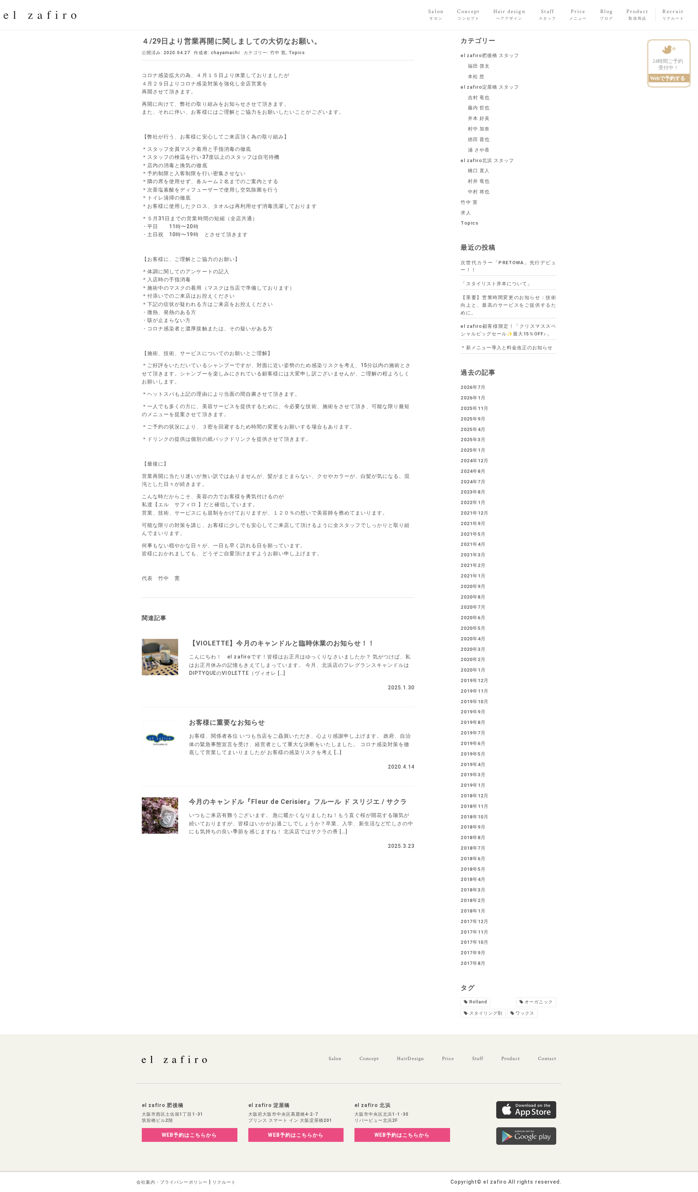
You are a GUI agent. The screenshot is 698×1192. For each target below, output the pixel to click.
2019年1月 (473, 785)
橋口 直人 (479, 170)
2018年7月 (473, 848)
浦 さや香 (479, 150)
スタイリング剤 (485, 1013)
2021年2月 (473, 565)
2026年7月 (473, 387)
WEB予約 (189, 1135)
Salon (335, 1058)
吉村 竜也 (479, 97)
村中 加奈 (479, 129)
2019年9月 (473, 711)
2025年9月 (473, 419)
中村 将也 (479, 191)
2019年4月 (473, 764)
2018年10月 (474, 817)
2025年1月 (473, 450)
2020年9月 (473, 586)
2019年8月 (473, 722)
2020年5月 (473, 628)
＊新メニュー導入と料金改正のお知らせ (507, 347)
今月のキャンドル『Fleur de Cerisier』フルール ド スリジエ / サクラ (298, 801)
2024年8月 (473, 471)
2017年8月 (473, 963)
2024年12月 (474, 460)
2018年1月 (473, 911)
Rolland (478, 1001)
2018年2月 (473, 900)
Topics (297, 52)
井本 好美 (479, 118)
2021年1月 (473, 576)
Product (510, 1058)
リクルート (224, 1182)
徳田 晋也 (479, 139)
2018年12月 (474, 795)
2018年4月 (473, 879)
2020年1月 (473, 670)
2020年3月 (473, 649)
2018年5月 (473, 869)
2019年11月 (474, 691)
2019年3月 (473, 774)
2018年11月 (474, 806)
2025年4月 (473, 429)
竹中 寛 (278, 52)
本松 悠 (476, 76)
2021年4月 (473, 544)
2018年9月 (473, 827)
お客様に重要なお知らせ (227, 722)
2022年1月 (473, 502)
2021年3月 (473, 554)
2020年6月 (473, 617)
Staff (477, 1058)
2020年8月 (473, 597)
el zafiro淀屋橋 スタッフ (490, 87)
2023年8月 (473, 492)
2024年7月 (473, 481)
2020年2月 (473, 659)
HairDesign (410, 1058)
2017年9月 (473, 952)
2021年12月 (474, 513)
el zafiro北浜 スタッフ (487, 160)
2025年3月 (473, 439)
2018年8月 (473, 837)
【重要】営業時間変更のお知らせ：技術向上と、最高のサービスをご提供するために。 (508, 305)
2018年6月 (473, 858)
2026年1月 (473, 397)
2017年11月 (474, 932)
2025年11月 (474, 408)
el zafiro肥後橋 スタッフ (490, 55)
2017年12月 (474, 921)
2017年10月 (474, 942)
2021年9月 (473, 523)
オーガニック (539, 1001)
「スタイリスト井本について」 (496, 283)
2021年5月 (473, 534)
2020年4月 (473, 638)
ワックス (525, 1013)
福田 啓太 (479, 66)
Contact (547, 1058)
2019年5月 (473, 754)
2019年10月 (474, 701)
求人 (466, 213)
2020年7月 (473, 607)
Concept (369, 1058)
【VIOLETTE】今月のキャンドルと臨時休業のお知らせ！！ (282, 643)
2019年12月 (474, 680)
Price (448, 1058)
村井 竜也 (479, 181)
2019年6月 (473, 743)
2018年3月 (473, 890)
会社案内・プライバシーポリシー (172, 1182)
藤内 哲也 (479, 107)
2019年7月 (473, 733)
